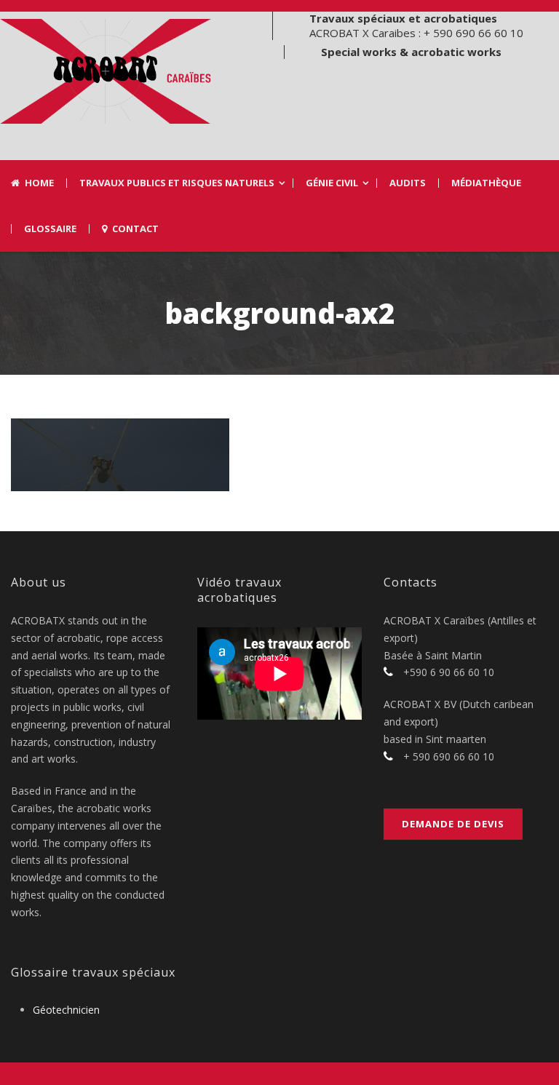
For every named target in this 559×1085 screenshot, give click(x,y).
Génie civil (332, 183)
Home (39, 183)
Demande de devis (453, 823)
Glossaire (50, 229)
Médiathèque (486, 183)
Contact (135, 229)
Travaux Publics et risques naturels (176, 183)
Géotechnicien (66, 1010)
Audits (407, 183)
